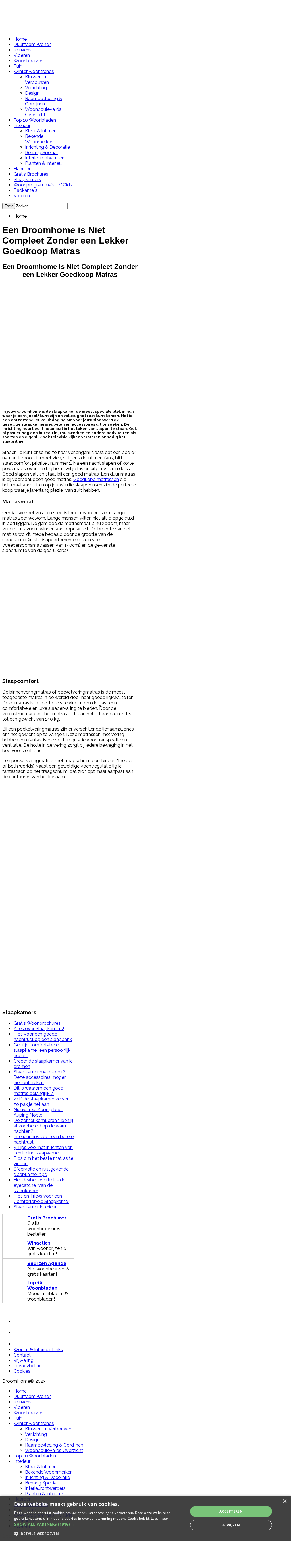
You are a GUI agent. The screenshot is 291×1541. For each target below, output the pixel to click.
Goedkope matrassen (96, 479)
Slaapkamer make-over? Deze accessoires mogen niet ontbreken (40, 1077)
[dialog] (145, 1518)
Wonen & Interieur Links (38, 1349)
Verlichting (36, 87)
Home (20, 39)
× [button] (284, 1501)
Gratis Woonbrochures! (38, 1023)
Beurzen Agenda (46, 1263)
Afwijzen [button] (231, 1525)
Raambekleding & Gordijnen (43, 101)
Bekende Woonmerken (39, 139)
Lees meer (160, 1518)
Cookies (22, 1371)
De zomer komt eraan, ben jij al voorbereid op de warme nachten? (43, 1126)
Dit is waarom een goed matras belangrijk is (38, 1090)
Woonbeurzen (28, 60)
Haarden (23, 168)
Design (32, 93)
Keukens (23, 50)
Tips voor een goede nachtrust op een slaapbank (43, 1036)
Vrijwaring (24, 1360)
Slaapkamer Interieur (35, 1207)
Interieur (22, 125)
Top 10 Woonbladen (35, 120)
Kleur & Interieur (41, 131)
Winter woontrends (34, 71)
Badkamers (26, 190)
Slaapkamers (27, 179)
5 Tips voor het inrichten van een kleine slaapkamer (43, 1150)
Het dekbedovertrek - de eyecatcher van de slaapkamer (39, 1185)
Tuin (18, 66)
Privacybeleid (28, 1365)
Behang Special (41, 152)
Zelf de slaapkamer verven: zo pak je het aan (42, 1101)
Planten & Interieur (44, 163)
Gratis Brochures (31, 174)
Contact (22, 1355)
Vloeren (22, 55)
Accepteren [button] (231, 1511)
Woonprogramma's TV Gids (43, 185)
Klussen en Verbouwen (37, 79)
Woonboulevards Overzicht (43, 112)
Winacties (39, 1243)
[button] (98, 1524)
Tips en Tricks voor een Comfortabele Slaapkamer (41, 1198)
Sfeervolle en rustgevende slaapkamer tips (41, 1171)
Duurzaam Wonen (32, 44)
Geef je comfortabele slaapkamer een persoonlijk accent (42, 1050)
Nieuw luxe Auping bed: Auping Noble (38, 1112)
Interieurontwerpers (45, 158)
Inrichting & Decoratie (47, 147)
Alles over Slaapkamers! (39, 1028)
